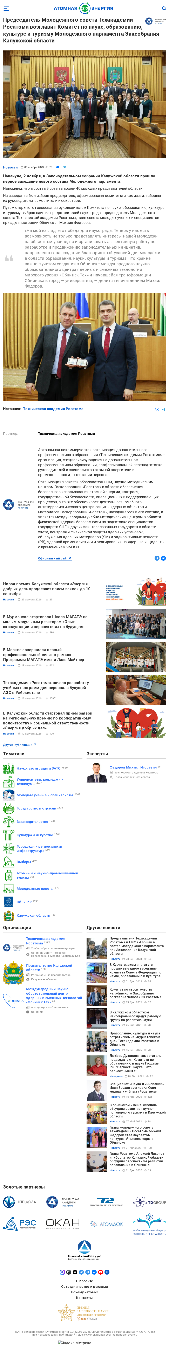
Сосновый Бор (70, 955)
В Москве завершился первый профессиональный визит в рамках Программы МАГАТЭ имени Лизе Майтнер (43, 654)
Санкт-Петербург (54, 952)
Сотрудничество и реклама (84, 1286)
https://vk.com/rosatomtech (163, 558)
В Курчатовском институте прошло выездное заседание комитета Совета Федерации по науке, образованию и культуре (136, 970)
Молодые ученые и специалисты (45, 795)
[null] (57, 167)
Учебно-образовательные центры (53, 948)
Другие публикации (18, 745)
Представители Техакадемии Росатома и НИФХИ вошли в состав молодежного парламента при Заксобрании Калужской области (137, 946)
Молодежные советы (35, 889)
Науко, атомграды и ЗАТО (39, 768)
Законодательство (32, 822)
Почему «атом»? (84, 1292)
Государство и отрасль (36, 808)
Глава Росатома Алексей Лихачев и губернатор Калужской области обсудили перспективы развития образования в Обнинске (137, 1159)
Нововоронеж (40, 955)
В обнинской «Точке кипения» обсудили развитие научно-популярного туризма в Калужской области (138, 1110)
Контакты (84, 1298)
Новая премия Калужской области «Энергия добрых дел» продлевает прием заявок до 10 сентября (46, 588)
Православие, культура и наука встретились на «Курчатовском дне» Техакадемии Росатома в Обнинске (135, 1039)
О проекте (84, 1281)
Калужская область (33, 915)
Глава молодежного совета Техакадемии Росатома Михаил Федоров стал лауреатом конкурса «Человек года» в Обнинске (135, 1135)
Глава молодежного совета (132, 777)
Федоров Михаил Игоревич (133, 767)
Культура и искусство (35, 835)
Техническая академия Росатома (53, 409)
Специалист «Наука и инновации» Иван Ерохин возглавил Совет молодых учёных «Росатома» (137, 1088)
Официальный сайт (53, 558)
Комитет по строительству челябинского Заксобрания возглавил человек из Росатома (136, 993)
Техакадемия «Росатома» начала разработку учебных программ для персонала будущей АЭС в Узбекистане (46, 687)
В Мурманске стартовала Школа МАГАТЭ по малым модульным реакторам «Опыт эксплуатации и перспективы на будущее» (45, 621)
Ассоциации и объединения (49, 1007)
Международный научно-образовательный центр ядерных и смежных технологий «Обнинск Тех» (54, 995)
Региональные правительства (50, 975)
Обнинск (24, 902)
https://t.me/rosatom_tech (157, 558)
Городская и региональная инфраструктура (39, 848)
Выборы (24, 862)
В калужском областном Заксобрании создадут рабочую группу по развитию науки (135, 1016)
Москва (55, 955)
